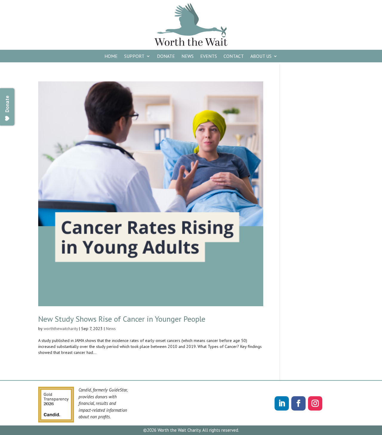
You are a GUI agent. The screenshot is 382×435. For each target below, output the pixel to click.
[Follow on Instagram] (315, 403)
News (187, 56)
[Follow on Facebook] (298, 403)
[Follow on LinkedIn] (282, 403)
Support (134, 56)
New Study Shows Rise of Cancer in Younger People (121, 319)
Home (111, 56)
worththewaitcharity (61, 328)
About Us (261, 56)
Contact (234, 56)
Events (208, 56)
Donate (166, 56)
